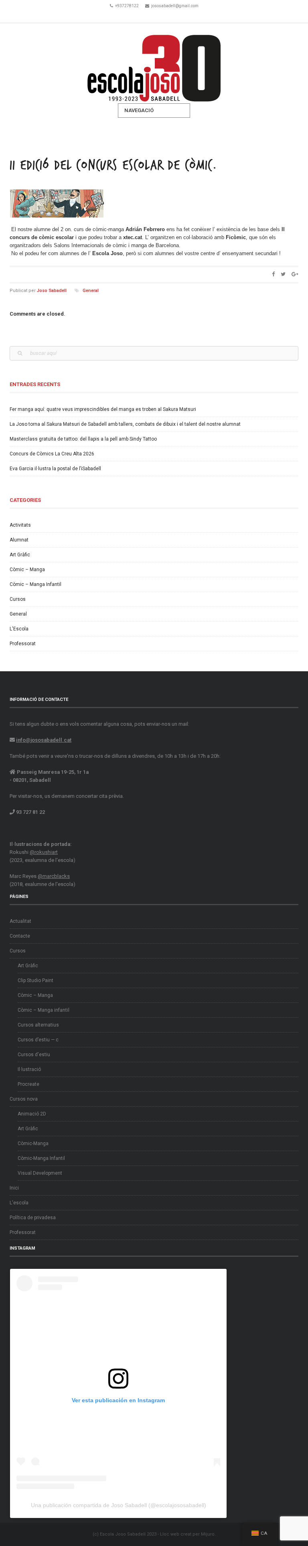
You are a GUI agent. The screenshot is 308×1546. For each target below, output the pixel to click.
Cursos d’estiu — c (38, 1040)
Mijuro (208, 1534)
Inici (14, 1188)
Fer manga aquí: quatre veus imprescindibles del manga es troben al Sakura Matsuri (103, 409)
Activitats (20, 525)
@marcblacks (54, 876)
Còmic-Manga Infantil (41, 1158)
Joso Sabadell (52, 290)
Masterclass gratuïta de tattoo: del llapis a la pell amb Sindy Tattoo (83, 439)
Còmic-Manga (33, 1143)
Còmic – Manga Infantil (35, 584)
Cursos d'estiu (34, 1054)
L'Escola (19, 629)
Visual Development (40, 1173)
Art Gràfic (20, 555)
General (91, 290)
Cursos (18, 599)
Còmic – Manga (27, 569)
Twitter (154, 15)
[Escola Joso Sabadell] (154, 63)
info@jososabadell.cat (43, 740)
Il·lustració (29, 1069)
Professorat (23, 643)
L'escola (19, 1203)
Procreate (28, 1084)
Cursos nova (24, 1099)
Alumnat (19, 540)
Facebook (143, 15)
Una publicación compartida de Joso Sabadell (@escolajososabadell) (118, 1505)
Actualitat (20, 921)
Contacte (20, 936)
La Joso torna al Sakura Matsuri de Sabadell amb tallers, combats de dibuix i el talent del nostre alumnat (125, 424)
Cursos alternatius (38, 1025)
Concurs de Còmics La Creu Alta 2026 (52, 454)
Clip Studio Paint (35, 980)
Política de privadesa (33, 1217)
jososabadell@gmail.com (175, 6)
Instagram (165, 15)
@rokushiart (44, 852)
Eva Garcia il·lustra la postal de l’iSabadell (55, 468)
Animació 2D (32, 1114)
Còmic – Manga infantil (43, 1010)
